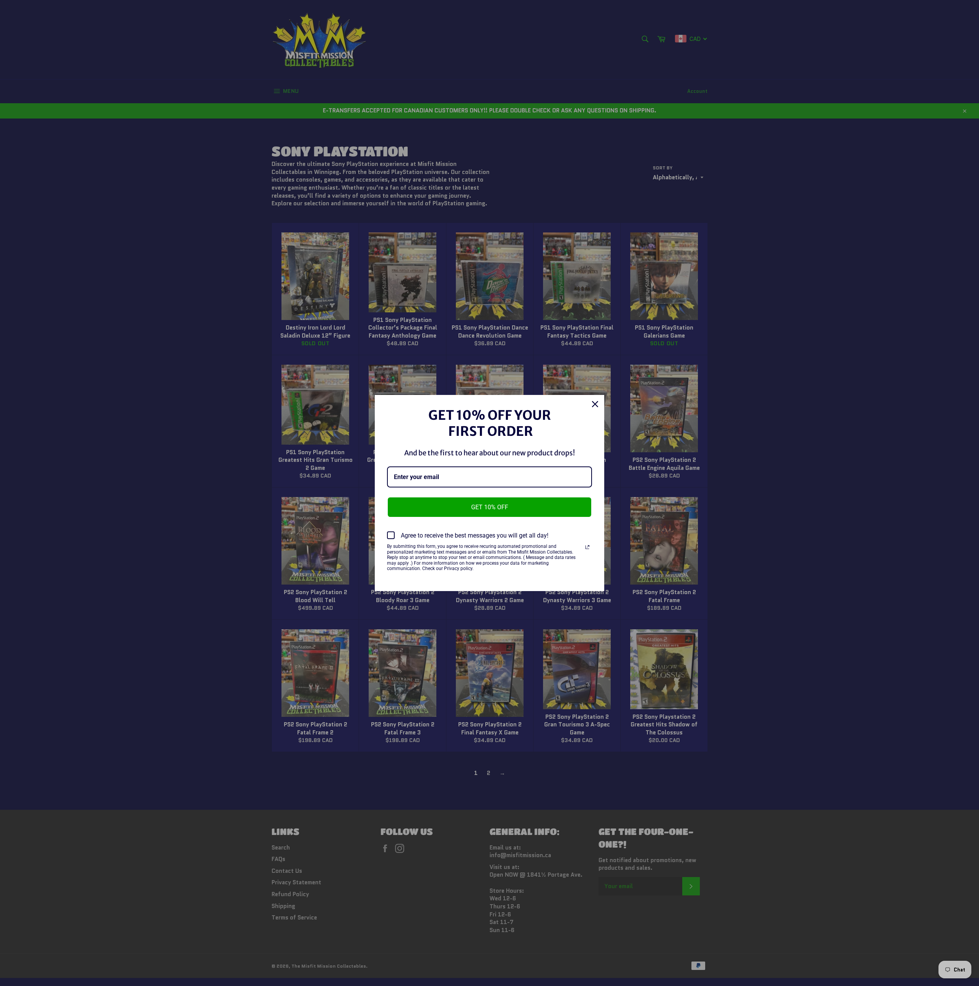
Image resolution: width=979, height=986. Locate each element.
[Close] (595, 404)
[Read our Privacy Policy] (587, 547)
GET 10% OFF (489, 507)
